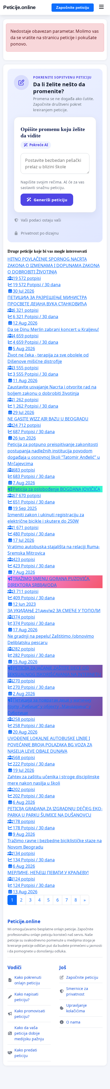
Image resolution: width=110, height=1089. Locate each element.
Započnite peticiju (72, 7)
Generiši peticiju (50, 199)
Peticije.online (19, 7)
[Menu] (101, 7)
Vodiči (14, 967)
